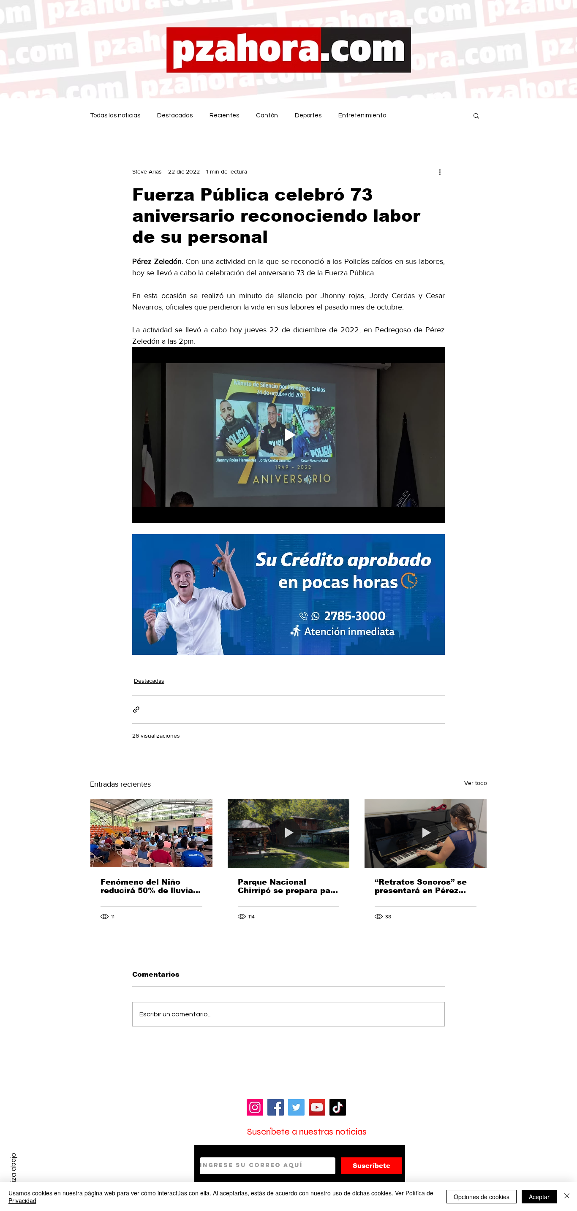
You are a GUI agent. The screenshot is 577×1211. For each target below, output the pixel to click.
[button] (476, 115)
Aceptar (539, 1196)
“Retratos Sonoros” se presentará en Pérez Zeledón (421, 886)
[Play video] (288, 435)
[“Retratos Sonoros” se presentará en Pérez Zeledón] (426, 833)
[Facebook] (275, 1107)
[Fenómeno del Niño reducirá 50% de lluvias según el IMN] (151, 833)
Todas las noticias (115, 115)
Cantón (267, 115)
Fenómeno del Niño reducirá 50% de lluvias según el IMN (149, 886)
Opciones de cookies (481, 1196)
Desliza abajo (13, 1174)
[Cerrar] (567, 1196)
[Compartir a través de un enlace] (136, 710)
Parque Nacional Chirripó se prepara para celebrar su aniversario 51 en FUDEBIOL (288, 886)
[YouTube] (317, 1107)
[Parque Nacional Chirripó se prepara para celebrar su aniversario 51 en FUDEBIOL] (289, 833)
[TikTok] (337, 1107)
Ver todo (475, 782)
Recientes (224, 115)
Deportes (308, 115)
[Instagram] (255, 1107)
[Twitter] (296, 1107)
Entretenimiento (362, 115)
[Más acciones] (440, 171)
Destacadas (175, 115)
